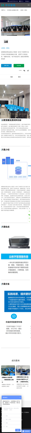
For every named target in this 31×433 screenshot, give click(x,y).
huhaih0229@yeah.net (13, 1)
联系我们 (18, 425)
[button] (2, 380)
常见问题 (18, 422)
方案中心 (3, 10)
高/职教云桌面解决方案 (12, 10)
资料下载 (6, 65)
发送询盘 (19, 65)
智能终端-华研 (19, 419)
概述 (11, 77)
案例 (19, 77)
